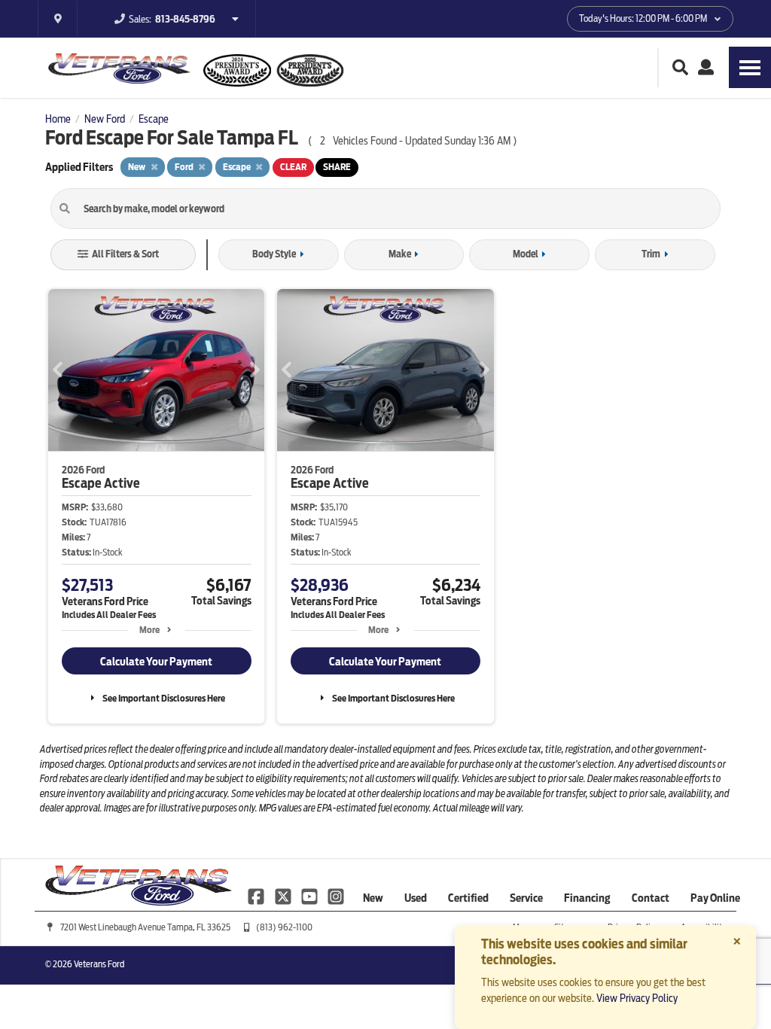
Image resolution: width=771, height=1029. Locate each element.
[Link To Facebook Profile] (257, 895)
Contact (650, 898)
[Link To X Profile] (283, 895)
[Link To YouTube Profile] (310, 895)
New (373, 898)
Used (415, 898)
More (149, 629)
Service (526, 898)
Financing (587, 898)
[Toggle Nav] (750, 67)
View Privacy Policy (637, 998)
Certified (468, 898)
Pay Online (715, 898)
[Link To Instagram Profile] (336, 895)
